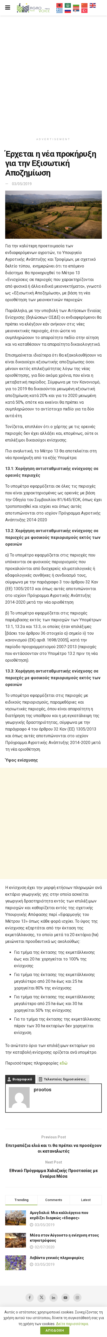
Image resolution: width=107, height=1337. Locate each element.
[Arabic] (68, 5)
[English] (93, 5)
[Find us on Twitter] (41, 1298)
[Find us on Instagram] (77, 1297)
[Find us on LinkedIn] (53, 1297)
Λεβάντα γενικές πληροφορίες (57, 1258)
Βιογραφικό (22, 1079)
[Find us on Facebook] (29, 1297)
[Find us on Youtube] (65, 1297)
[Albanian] (59, 5)
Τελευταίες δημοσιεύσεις (65, 1079)
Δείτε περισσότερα (72, 1324)
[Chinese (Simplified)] (84, 5)
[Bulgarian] (76, 5)
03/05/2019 (22, 184)
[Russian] (68, 10)
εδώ (64, 1063)
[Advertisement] (53, 74)
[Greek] (59, 10)
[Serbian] (76, 10)
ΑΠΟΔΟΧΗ (54, 1330)
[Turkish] (84, 10)
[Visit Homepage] (33, 8)
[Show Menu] (7, 8)
